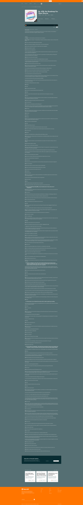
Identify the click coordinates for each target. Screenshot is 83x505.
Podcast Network (59, 490)
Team (41, 490)
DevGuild (50, 490)
